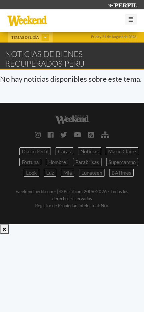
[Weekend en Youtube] (77, 135)
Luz (50, 173)
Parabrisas (87, 162)
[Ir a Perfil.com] (122, 4)
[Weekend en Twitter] (63, 135)
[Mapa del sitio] (105, 135)
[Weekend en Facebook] (51, 135)
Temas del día (25, 37)
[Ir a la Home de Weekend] (72, 118)
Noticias (89, 151)
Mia (67, 173)
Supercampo (122, 162)
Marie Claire (122, 151)
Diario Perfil (35, 151)
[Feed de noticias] (91, 135)
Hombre (57, 162)
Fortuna (30, 162)
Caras (64, 151)
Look (31, 173)
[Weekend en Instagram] (38, 135)
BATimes (121, 173)
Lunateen (91, 173)
